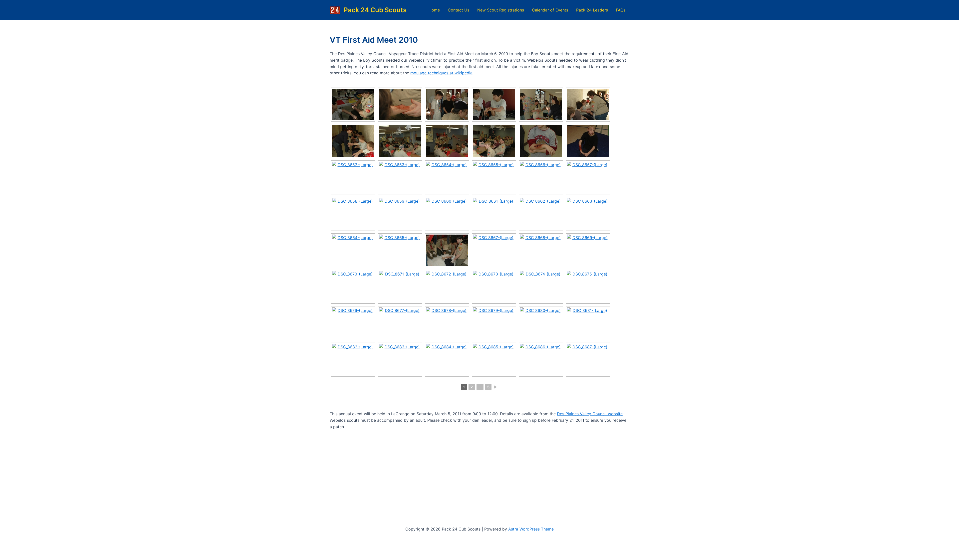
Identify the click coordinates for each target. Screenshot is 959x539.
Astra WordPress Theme (531, 529)
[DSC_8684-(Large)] (447, 359)
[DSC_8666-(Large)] (447, 250)
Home (434, 9)
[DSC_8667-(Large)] (494, 250)
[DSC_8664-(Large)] (353, 250)
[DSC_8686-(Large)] (541, 359)
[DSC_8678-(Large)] (447, 323)
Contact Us (458, 9)
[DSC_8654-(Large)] (447, 177)
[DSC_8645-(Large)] (588, 104)
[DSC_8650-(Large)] (541, 141)
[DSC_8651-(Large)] (588, 141)
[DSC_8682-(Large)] (353, 359)
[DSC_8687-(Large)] (588, 359)
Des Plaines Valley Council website (590, 413)
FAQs (620, 9)
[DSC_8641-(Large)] (400, 104)
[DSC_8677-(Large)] (400, 323)
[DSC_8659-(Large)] (400, 214)
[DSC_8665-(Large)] (400, 250)
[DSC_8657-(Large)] (588, 177)
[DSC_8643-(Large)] (494, 104)
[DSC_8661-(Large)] (494, 214)
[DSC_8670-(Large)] (353, 286)
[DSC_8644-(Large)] (541, 104)
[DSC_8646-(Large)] (353, 141)
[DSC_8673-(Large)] (494, 286)
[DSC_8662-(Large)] (541, 214)
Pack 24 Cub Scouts (375, 10)
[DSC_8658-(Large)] (353, 214)
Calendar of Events (550, 9)
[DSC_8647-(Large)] (400, 141)
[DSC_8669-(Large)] (588, 250)
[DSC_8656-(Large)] (541, 177)
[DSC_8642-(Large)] (447, 104)
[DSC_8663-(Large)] (588, 214)
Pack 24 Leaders (592, 9)
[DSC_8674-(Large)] (541, 286)
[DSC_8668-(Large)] (541, 250)
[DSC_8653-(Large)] (400, 177)
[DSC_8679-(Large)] (494, 323)
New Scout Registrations (500, 9)
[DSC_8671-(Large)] (400, 286)
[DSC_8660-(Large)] (447, 214)
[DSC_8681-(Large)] (588, 323)
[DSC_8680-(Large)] (541, 323)
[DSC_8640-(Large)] (353, 104)
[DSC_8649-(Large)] (494, 141)
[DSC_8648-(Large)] (447, 141)
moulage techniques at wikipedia (441, 72)
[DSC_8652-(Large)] (353, 177)
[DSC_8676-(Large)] (353, 323)
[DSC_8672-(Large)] (447, 286)
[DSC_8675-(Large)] (588, 286)
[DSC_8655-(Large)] (494, 177)
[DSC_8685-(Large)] (494, 359)
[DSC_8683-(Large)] (400, 359)
